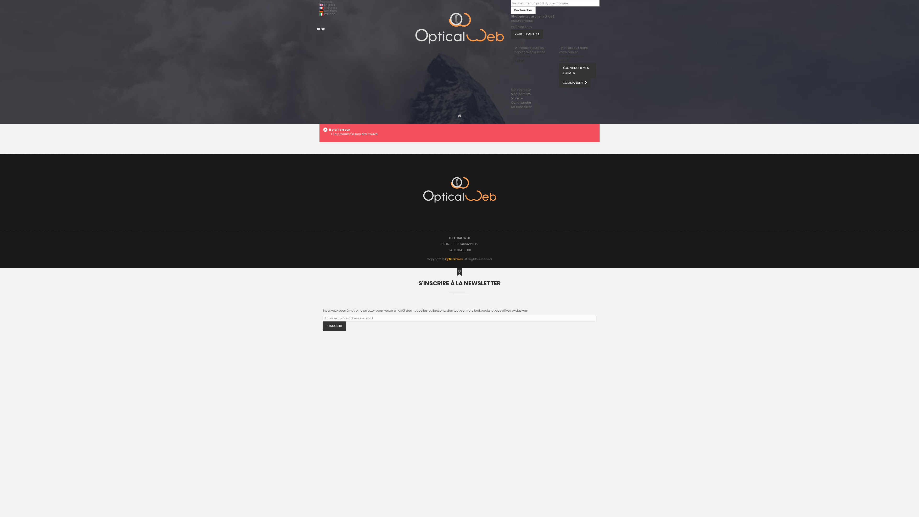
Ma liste (517, 98)
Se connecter (521, 107)
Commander (521, 102)
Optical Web (454, 259)
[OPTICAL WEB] (459, 28)
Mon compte (521, 94)
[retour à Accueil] (459, 116)
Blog (321, 29)
